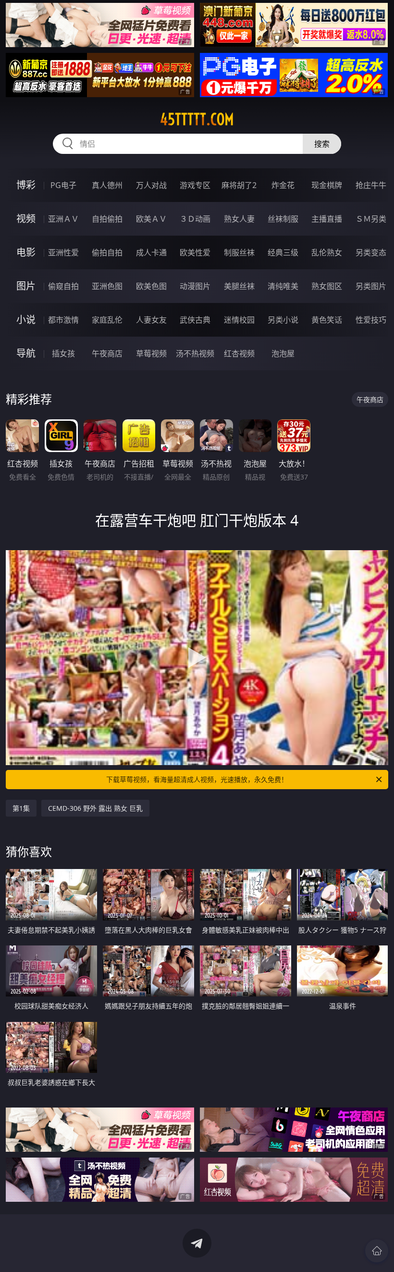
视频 (26, 218)
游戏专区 (195, 185)
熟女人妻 (239, 219)
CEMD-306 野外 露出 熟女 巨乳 (95, 808)
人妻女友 (151, 320)
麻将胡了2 (239, 185)
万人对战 (151, 185)
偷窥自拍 (63, 286)
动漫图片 (195, 286)
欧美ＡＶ (151, 219)
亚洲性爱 (63, 252)
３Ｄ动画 (195, 219)
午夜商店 (107, 353)
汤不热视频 (195, 353)
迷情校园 (239, 320)
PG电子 (63, 185)
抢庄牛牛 (371, 185)
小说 (26, 319)
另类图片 (371, 286)
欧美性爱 (195, 252)
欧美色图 (151, 286)
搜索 (322, 144)
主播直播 (326, 219)
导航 (26, 353)
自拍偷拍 (107, 219)
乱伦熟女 (326, 252)
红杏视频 (239, 353)
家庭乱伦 (107, 320)
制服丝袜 (239, 252)
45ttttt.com (197, 119)
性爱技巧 (371, 320)
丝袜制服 (283, 219)
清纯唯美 (283, 286)
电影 (26, 252)
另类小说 (283, 320)
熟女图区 (326, 286)
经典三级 (283, 252)
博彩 (26, 184)
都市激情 (63, 320)
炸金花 (283, 185)
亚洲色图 (107, 286)
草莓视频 (151, 353)
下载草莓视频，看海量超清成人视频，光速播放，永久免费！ (197, 779)
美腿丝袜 (239, 286)
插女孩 (63, 353)
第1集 (21, 808)
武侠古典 (195, 320)
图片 (26, 285)
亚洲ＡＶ (63, 219)
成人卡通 (151, 252)
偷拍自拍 (107, 252)
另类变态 (371, 252)
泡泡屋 (283, 353)
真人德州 (107, 185)
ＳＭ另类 (371, 219)
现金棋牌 (326, 185)
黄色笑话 (326, 320)
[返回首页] (376, 1250)
